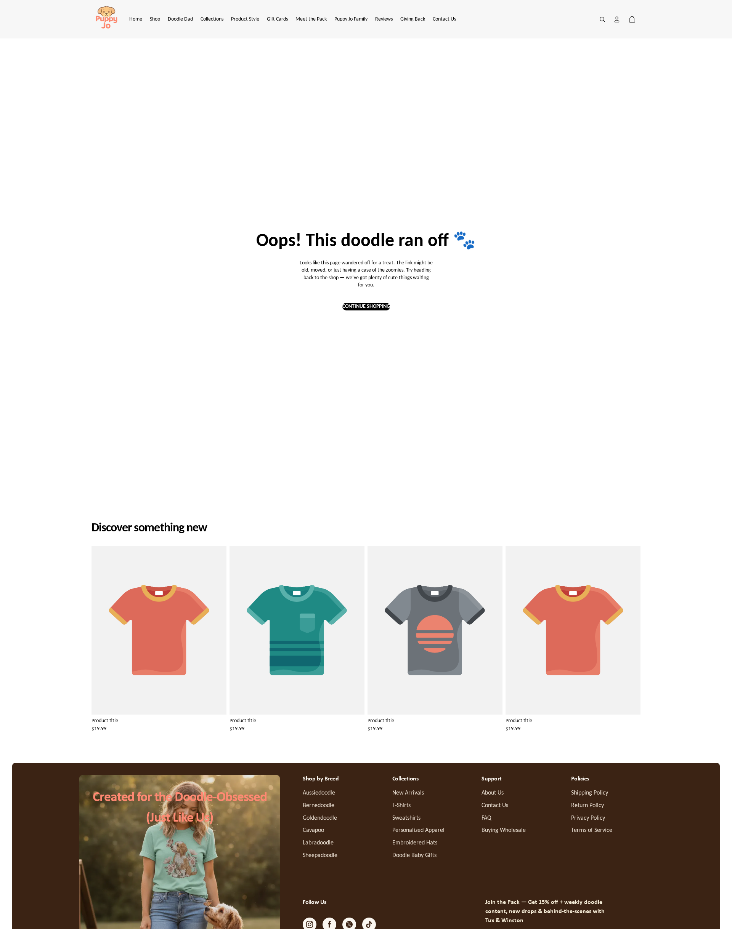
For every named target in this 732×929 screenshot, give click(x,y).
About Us (493, 793)
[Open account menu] (617, 19)
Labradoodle (318, 843)
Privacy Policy (588, 818)
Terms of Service (591, 830)
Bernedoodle (318, 806)
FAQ (486, 818)
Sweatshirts (406, 818)
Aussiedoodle (319, 793)
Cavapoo (313, 830)
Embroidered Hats (414, 843)
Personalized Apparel (418, 830)
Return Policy (587, 806)
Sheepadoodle (320, 855)
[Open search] (602, 19)
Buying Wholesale (504, 830)
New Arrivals (408, 793)
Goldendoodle (320, 818)
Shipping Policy (589, 793)
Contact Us (495, 806)
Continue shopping (366, 306)
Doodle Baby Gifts (414, 855)
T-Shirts (401, 806)
